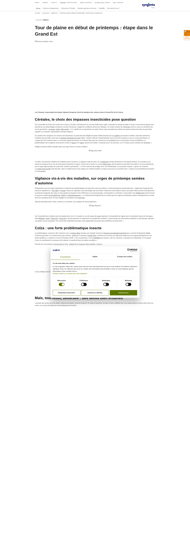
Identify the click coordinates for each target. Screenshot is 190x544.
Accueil (37, 13)
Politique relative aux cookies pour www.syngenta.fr (70, 273)
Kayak (63, 190)
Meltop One (140, 193)
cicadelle (116, 135)
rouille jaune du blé (43, 169)
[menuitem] (38, 8)
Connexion (118, 2)
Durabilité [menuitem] (102, 8)
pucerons (81, 198)
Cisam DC (62, 218)
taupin (74, 143)
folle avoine (65, 129)
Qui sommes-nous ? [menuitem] (113, 8)
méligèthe (96, 238)
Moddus (42, 218)
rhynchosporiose (54, 195)
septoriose (105, 162)
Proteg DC (54, 218)
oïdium (63, 195)
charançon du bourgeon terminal (114, 233)
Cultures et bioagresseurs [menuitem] (51, 8)
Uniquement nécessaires (66, 292)
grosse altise (75, 233)
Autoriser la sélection (94, 292)
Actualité (45, 13)
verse (99, 216)
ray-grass (51, 129)
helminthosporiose (74, 195)
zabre (82, 143)
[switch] (84, 284)
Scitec (48, 218)
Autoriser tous (123, 292)
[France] (148, 5)
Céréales (54, 13)
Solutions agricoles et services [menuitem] (86, 8)
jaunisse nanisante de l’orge (70, 138)
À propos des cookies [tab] (124, 256)
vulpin (58, 129)
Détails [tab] (95, 256)
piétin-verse (107, 164)
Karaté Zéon (91, 235)
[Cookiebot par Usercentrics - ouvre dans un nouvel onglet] (128, 250)
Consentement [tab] (65, 257)
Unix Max (55, 190)
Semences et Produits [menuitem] (68, 8)
